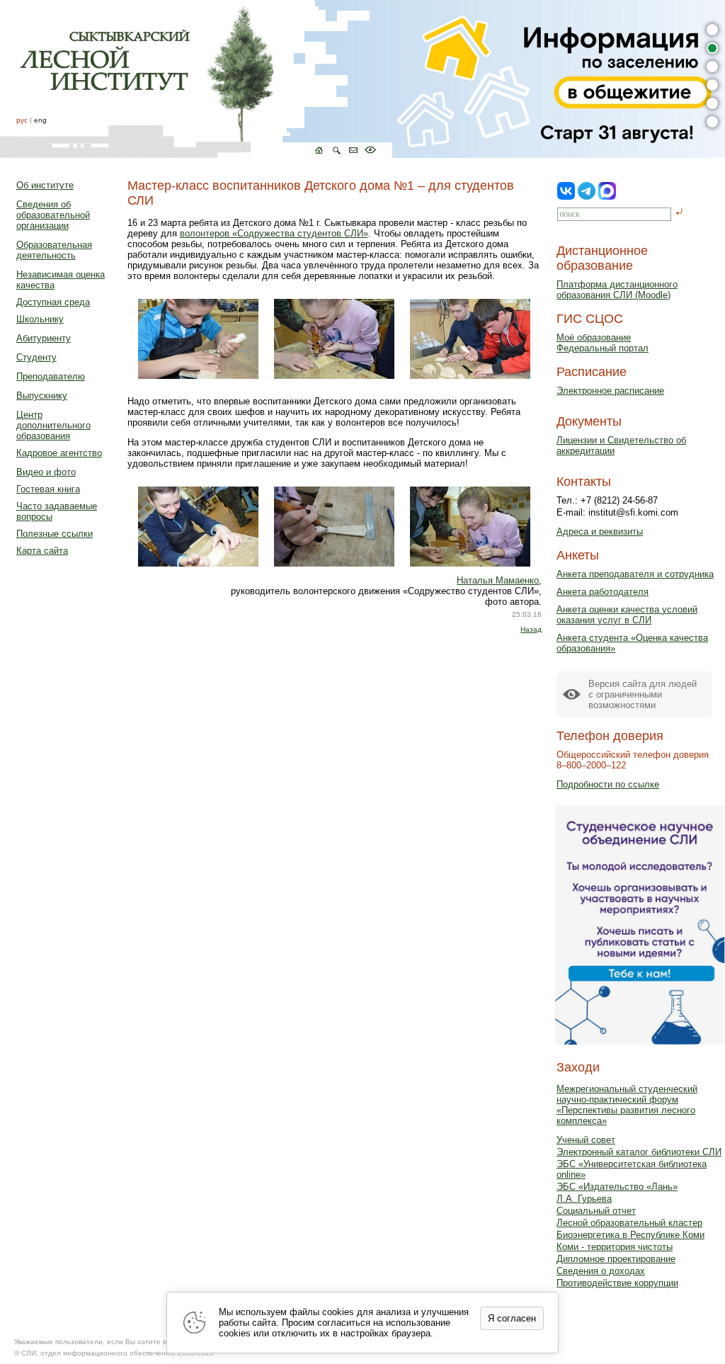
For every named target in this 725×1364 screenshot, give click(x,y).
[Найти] (679, 213)
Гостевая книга (48, 489)
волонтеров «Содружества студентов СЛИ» (274, 233)
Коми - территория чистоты (614, 1246)
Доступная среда (53, 302)
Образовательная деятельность (54, 250)
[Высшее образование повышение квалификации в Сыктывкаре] (196, 79)
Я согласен (512, 1318)
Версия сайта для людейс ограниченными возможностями (642, 694)
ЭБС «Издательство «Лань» (617, 1186)
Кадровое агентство (59, 453)
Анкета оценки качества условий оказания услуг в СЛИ (626, 614)
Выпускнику (41, 395)
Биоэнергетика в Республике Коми (630, 1234)
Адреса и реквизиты (599, 531)
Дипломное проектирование (615, 1259)
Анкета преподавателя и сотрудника (635, 574)
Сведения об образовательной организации (53, 215)
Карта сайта (42, 550)
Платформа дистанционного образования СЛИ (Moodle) (617, 289)
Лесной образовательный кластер (629, 1222)
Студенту (36, 357)
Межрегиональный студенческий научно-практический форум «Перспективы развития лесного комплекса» (626, 1105)
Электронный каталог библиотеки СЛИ (638, 1152)
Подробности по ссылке (607, 784)
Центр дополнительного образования (53, 425)
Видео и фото (46, 472)
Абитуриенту (43, 338)
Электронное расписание (610, 390)
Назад (531, 629)
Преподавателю (50, 376)
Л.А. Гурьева (584, 1198)
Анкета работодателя (602, 591)
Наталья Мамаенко (498, 580)
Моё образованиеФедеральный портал (602, 342)
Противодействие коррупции (617, 1283)
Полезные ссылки (54, 533)
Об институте (45, 185)
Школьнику (40, 319)
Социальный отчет (596, 1210)
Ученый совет (585, 1140)
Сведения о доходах (600, 1271)
